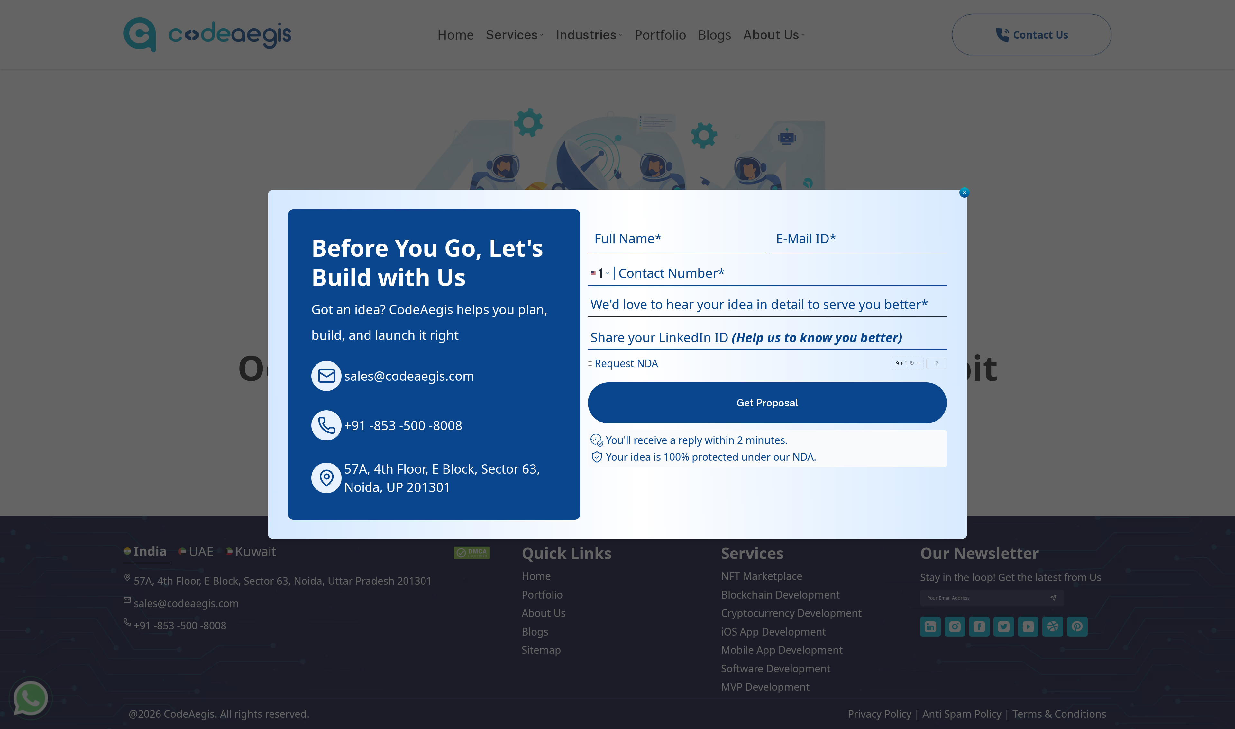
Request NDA (626, 363)
